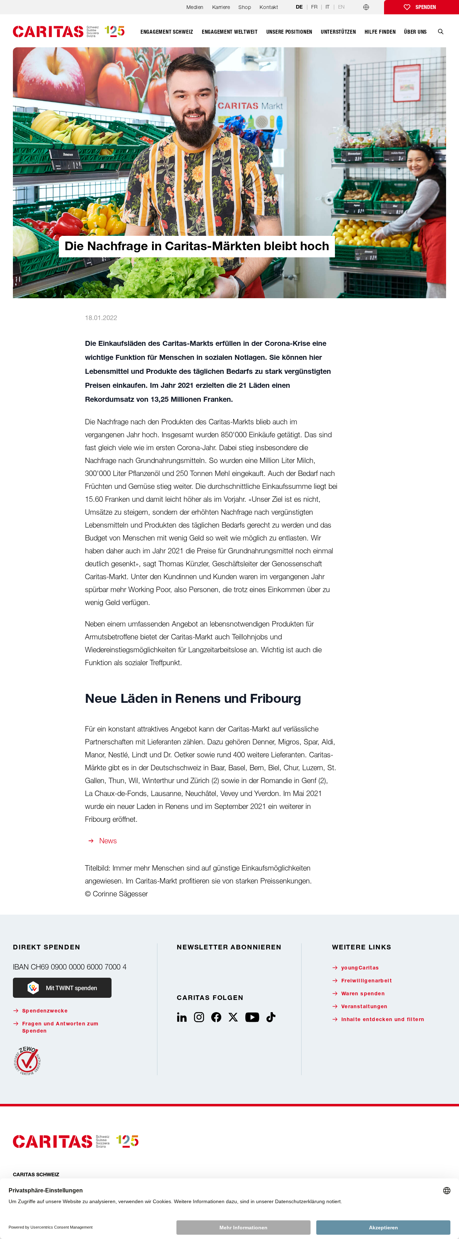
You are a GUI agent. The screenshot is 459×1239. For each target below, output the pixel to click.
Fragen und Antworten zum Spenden (60, 1028)
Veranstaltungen (364, 1007)
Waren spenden (363, 994)
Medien (195, 7)
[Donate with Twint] (62, 988)
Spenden (426, 7)
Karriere (221, 7)
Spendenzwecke (45, 1011)
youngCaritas (360, 968)
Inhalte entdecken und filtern (383, 1020)
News (108, 841)
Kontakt (269, 7)
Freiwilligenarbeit (366, 981)
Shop (244, 7)
